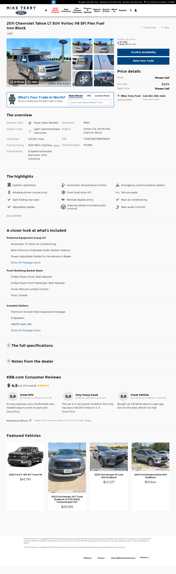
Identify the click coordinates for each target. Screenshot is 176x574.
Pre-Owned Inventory (77, 10)
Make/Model (76, 95)
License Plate (102, 95)
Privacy (88, 420)
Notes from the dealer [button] (32, 361)
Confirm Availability (143, 52)
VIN (89, 95)
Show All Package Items (26, 262)
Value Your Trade (143, 60)
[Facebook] (54, 2)
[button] (59, 33)
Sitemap (87, 558)
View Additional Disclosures (123, 558)
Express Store (97, 10)
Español (123, 10)
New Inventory (66, 10)
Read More (13, 411)
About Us (114, 10)
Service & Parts (106, 10)
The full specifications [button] (32, 345)
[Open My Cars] (135, 10)
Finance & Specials (88, 10)
